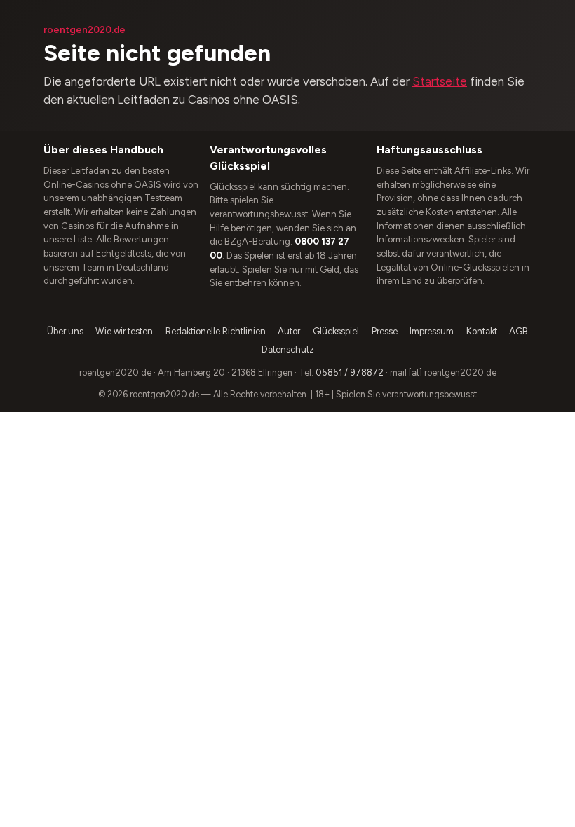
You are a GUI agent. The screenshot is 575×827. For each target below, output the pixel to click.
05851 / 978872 (350, 372)
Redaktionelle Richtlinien (215, 331)
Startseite (439, 81)
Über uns (65, 331)
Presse (385, 331)
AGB (518, 331)
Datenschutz (288, 349)
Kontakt (481, 331)
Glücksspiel (336, 331)
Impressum (432, 331)
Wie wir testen (124, 331)
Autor (289, 331)
